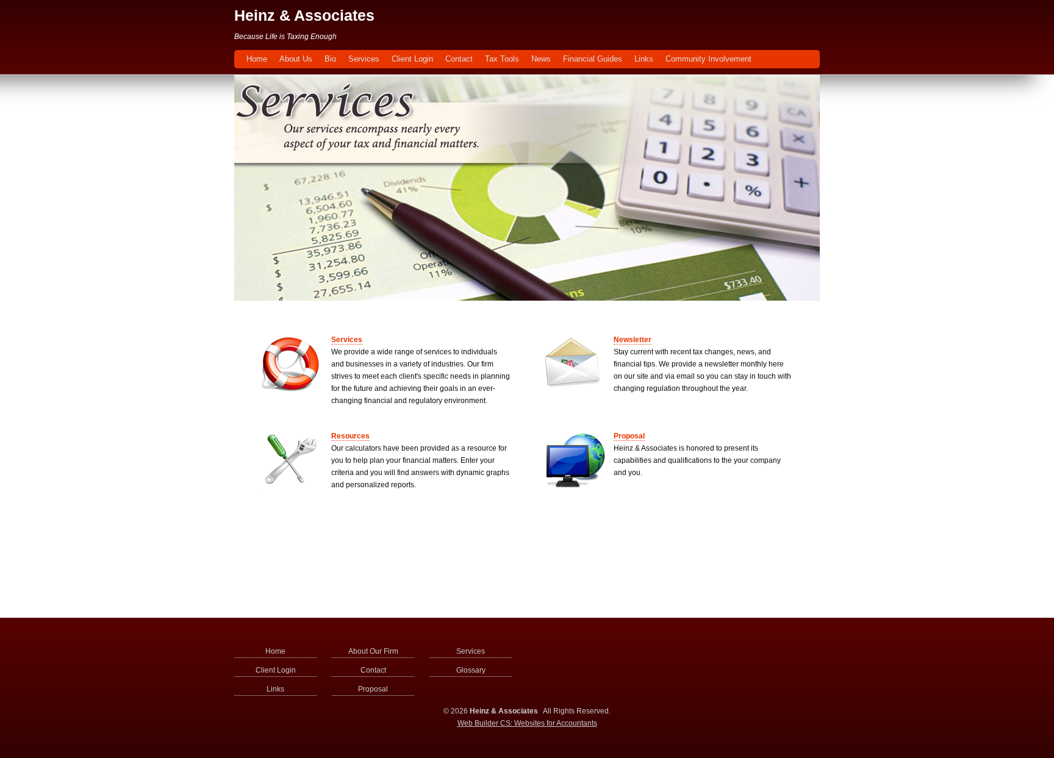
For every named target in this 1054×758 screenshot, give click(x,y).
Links (643, 58)
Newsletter (632, 339)
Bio (330, 58)
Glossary (471, 670)
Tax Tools (502, 58)
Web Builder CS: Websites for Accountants (527, 723)
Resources (350, 436)
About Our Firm (373, 651)
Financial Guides (592, 58)
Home (256, 58)
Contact (459, 58)
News (541, 58)
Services (363, 58)
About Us (295, 58)
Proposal (629, 436)
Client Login (412, 58)
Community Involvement (708, 58)
